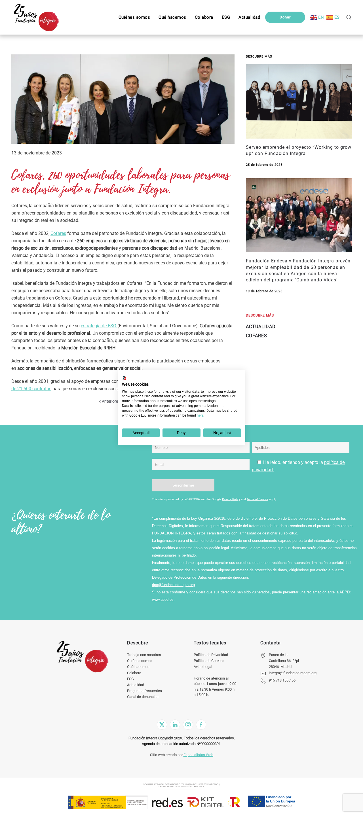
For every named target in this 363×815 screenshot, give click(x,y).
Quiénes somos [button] (134, 17)
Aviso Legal (203, 667)
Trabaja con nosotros (144, 655)
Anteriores (111, 401)
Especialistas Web (198, 755)
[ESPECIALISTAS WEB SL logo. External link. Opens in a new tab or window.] (124, 378)
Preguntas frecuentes (144, 691)
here (200, 415)
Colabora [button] (204, 17)
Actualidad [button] (249, 17)
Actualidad (135, 685)
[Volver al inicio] (36, 17)
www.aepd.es (163, 599)
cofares (256, 335)
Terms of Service (257, 499)
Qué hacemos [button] (172, 17)
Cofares (58, 233)
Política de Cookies (209, 661)
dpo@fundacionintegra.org (173, 585)
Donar (285, 17)
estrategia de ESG (99, 325)
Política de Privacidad (211, 655)
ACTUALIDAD (261, 326)
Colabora (134, 673)
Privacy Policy (231, 499)
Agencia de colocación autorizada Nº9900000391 (181, 744)
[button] (226, 17)
